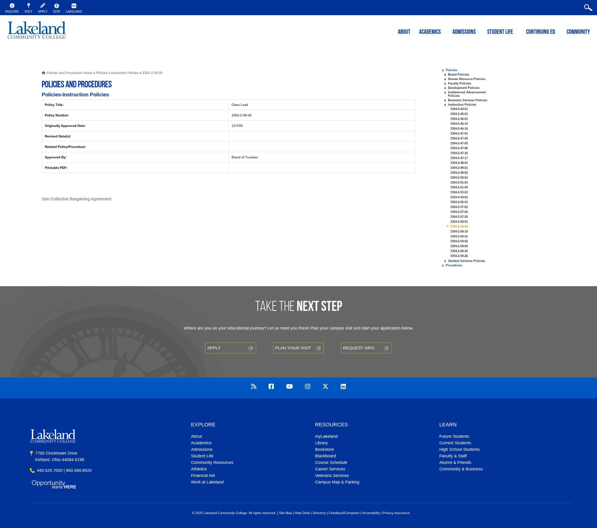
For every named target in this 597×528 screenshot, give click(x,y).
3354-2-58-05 (152, 73)
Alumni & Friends (455, 462)
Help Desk (302, 513)
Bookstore (324, 449)
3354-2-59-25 (459, 251)
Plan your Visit (293, 348)
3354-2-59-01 (459, 236)
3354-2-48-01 (459, 163)
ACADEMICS (430, 32)
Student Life (500, 32)
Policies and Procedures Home (69, 73)
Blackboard (325, 456)
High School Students (459, 449)
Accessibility (371, 513)
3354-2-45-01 (459, 114)
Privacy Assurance (396, 513)
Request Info (359, 348)
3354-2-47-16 (459, 153)
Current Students (455, 443)
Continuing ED (540, 32)
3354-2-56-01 (459, 202)
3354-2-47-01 (459, 133)
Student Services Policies (466, 261)
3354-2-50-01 (459, 177)
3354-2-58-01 (459, 221)
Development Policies (463, 88)
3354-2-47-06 (459, 148)
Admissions (464, 32)
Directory (319, 513)
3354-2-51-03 (459, 182)
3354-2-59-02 (459, 241)
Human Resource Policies (466, 79)
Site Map (285, 513)
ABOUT (404, 32)
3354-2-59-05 (459, 246)
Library (321, 443)
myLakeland (37, 31)
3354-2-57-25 (459, 217)
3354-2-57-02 (459, 212)
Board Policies (458, 74)
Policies (101, 73)
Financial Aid (203, 475)
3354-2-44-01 (459, 109)
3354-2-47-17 (459, 158)
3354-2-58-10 (459, 231)
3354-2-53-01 (459, 192)
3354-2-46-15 (459, 123)
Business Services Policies (467, 100)
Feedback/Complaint (344, 513)
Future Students (454, 436)
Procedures (454, 265)
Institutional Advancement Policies (467, 93)
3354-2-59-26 (459, 256)
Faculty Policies (459, 83)
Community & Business (461, 469)
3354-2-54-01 (459, 197)
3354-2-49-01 (459, 168)
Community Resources (212, 462)
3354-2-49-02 (459, 172)
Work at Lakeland (207, 482)
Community (578, 32)
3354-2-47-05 (459, 143)
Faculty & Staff (453, 456)
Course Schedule (331, 462)
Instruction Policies (125, 73)
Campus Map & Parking (337, 482)
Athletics (199, 469)
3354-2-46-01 (459, 119)
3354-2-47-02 (459, 138)
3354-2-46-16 (459, 128)
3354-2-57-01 (459, 207)
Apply (214, 348)
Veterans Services (332, 475)
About (196, 436)
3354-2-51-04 (459, 187)
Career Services (330, 469)
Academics (201, 443)
